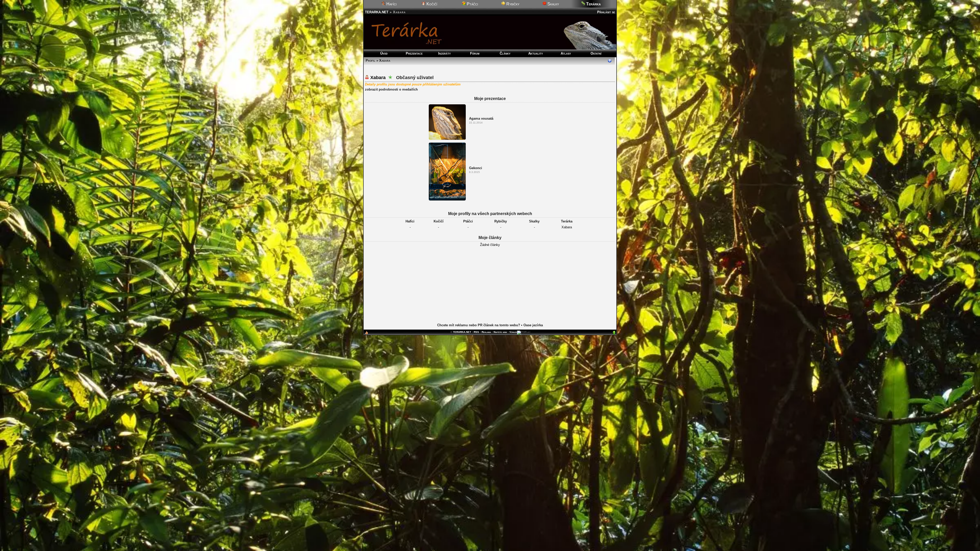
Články (505, 53)
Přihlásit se (606, 12)
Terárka (566, 221)
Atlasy (566, 53)
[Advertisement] (490, 288)
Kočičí (431, 4)
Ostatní (596, 53)
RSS (476, 332)
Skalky (552, 4)
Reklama (486, 332)
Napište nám (500, 332)
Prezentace (414, 53)
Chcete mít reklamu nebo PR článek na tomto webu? (478, 325)
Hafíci (391, 4)
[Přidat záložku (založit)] (366, 333)
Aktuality (535, 53)
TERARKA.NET (376, 12)
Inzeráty (444, 53)
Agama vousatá (481, 118)
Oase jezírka (533, 325)
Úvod (384, 53)
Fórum (475, 53)
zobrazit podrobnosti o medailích (391, 89)
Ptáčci (472, 4)
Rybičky (512, 4)
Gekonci (475, 168)
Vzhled (513, 332)
